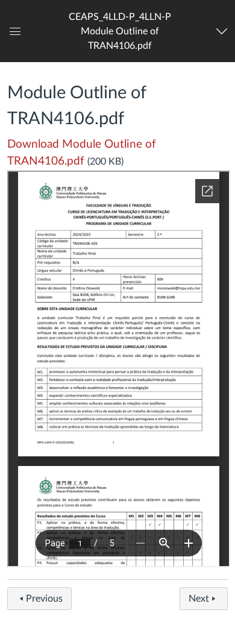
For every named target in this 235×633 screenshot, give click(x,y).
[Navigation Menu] (223, 31)
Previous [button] (44, 598)
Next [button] (199, 598)
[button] (120, 31)
